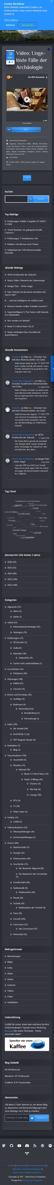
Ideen (15, 611)
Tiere (15, 913)
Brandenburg (30, 713)
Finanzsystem (19, 859)
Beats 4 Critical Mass (34, 774)
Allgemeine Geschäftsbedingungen (26, 1169)
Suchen (9, 192)
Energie (16, 853)
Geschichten (13, 669)
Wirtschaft (18, 934)
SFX (15, 801)
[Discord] (27, 1146)
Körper (22, 149)
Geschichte (10, 149)
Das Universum (26, 929)
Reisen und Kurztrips (17, 695)
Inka (17, 149)
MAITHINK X (19, 734)
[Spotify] (50, 1146)
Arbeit (10, 623)
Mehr (26, 129)
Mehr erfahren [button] (11, 20)
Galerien (11, 985)
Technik (16, 903)
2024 (9, 574)
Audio (16, 648)
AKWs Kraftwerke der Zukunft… (22, 275)
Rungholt (31, 151)
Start (7, 40)
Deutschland (24, 709)
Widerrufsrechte (20, 1172)
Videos (10, 991)
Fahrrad (22, 770)
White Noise (18, 812)
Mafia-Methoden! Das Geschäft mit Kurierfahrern (22, 334)
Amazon (9, 1031)
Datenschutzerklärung (36, 1165)
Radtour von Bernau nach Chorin (22, 244)
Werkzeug (9, 154)
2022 (9, 585)
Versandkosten (35, 1172)
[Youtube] (19, 1146)
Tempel (44, 151)
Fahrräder (17, 654)
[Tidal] (27, 1154)
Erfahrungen (13, 638)
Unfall (16, 822)
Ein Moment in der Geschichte (33, 874)
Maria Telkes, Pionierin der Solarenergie (26, 280)
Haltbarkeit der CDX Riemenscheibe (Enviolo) (23, 251)
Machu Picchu (31, 149)
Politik (16, 683)
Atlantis (35, 143)
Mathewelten (25, 892)
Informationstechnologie (24, 627)
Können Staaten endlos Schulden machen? (27, 306)
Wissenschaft (19, 154)
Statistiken (12, 746)
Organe (14, 151)
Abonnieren (42, 1118)
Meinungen (12, 679)
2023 (9, 579)
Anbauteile (24, 658)
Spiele (16, 617)
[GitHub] (11, 1146)
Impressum (20, 1165)
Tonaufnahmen (14, 756)
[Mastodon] (4, 1146)
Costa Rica (30, 146)
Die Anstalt (18, 729)
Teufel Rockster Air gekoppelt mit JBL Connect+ (23, 231)
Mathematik (18, 888)
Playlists (17, 765)
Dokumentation (41, 146)
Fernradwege (30, 719)
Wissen (10, 843)
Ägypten (13, 143)
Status (10, 979)
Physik (16, 898)
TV (14, 806)
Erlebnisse (18, 673)
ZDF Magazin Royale (23, 740)
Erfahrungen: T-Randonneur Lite (22, 238)
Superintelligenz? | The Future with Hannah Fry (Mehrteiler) (26, 314)
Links (9, 968)
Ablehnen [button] (10, 25)
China (23, 146)
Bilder (10, 962)
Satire (10, 724)
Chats (10, 997)
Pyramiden (22, 151)
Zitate (10, 974)
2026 (9, 562)
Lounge (33, 795)
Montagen (18, 632)
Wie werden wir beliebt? (18, 321)
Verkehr (11, 817)
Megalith (40, 149)
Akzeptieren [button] (27, 25)
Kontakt (11, 1165)
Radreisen (18, 705)
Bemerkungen (14, 956)
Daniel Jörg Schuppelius (18, 140)
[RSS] (35, 1146)
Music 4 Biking (31, 779)
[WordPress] (42, 1146)
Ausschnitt (18, 760)
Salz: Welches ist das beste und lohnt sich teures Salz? (25, 293)
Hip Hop (34, 789)
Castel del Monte (13, 146)
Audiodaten (12, 1002)
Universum (18, 925)
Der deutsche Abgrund (29, 868)
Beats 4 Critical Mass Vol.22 (20, 326)
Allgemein (12, 607)
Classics (34, 784)
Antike (28, 143)
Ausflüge (17, 699)
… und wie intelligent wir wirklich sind (25, 301)
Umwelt (16, 689)
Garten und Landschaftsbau (26, 663)
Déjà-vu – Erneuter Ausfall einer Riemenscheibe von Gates (29, 358)
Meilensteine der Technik (30, 908)
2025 (9, 568)
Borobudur (43, 143)
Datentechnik (19, 847)
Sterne (38, 151)
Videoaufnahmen (15, 827)
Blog (15, 750)
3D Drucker (18, 642)
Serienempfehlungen (23, 837)
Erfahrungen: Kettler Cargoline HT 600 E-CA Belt (26, 223)
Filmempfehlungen (22, 832)
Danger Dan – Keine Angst (20, 286)
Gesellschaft (19, 882)
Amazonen (21, 143)
